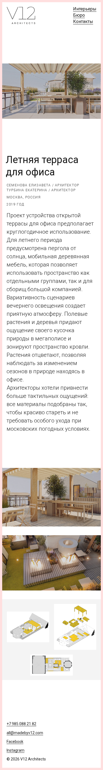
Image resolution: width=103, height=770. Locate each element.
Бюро (79, 15)
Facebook (15, 741)
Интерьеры (84, 8)
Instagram (15, 750)
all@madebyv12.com (25, 733)
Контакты (83, 21)
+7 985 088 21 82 (21, 724)
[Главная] (21, 15)
